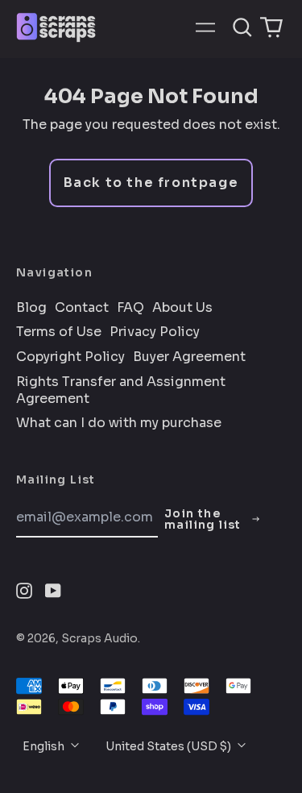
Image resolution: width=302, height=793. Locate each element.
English (45, 746)
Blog (31, 308)
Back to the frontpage (151, 182)
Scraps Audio (99, 638)
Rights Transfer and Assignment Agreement (120, 390)
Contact (82, 308)
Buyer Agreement (189, 357)
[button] (242, 27)
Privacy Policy (155, 332)
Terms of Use (58, 332)
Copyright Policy (70, 357)
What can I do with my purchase (118, 423)
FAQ (130, 308)
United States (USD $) (169, 746)
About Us (182, 308)
